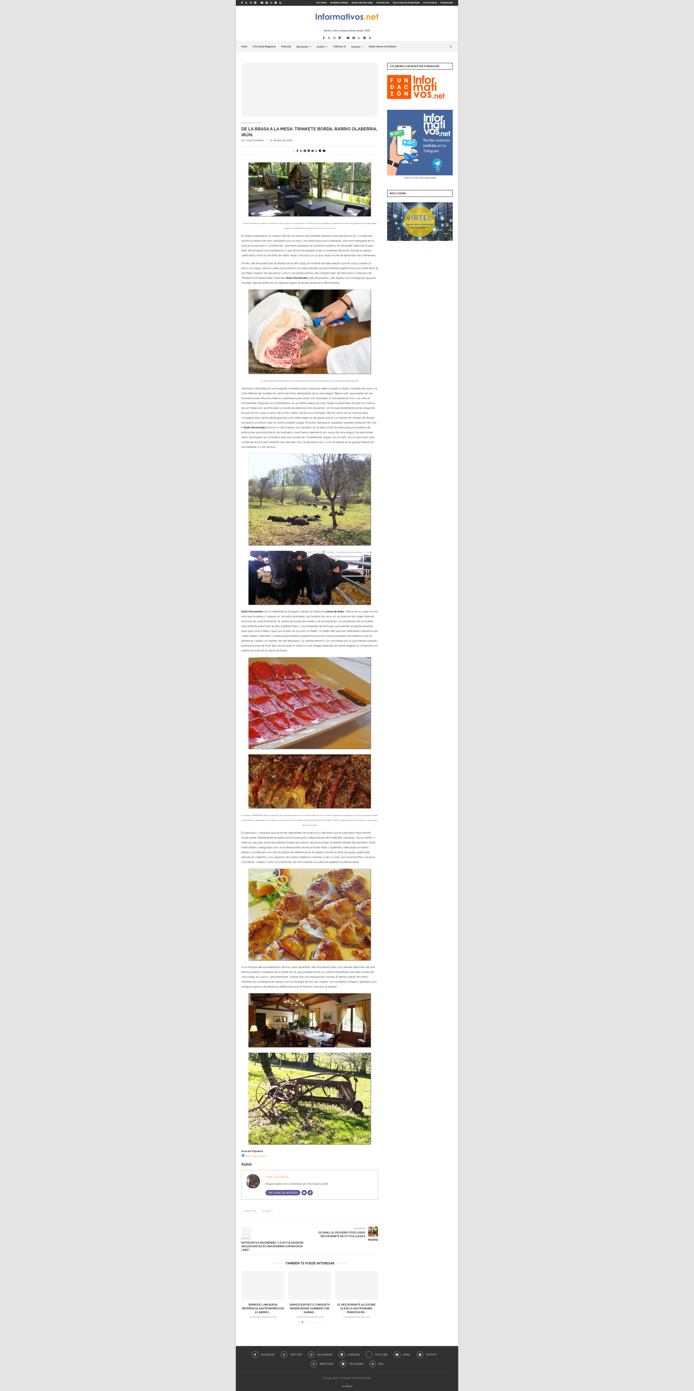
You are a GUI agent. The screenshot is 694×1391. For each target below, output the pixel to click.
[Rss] (280, 3)
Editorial (286, 46)
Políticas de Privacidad (406, 3)
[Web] (310, 1192)
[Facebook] (242, 3)
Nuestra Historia (362, 3)
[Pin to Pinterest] (305, 150)
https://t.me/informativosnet (420, 177)
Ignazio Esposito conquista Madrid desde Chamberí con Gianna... (263, 1308)
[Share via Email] (324, 150)
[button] (246, 1297)
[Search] (451, 46)
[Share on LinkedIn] (309, 150)
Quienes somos (339, 3)
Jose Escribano (255, 140)
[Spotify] (266, 3)
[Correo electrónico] (304, 1192)
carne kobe (250, 1211)
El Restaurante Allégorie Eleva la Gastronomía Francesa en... (310, 1308)
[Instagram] (251, 3)
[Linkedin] (255, 3)
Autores (321, 3)
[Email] (262, 3)
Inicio (244, 46)
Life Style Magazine (264, 46)
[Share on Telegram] (320, 150)
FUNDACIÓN (446, 3)
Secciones (302, 47)
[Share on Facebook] (297, 150)
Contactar (382, 3)
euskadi (266, 1211)
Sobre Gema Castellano (382, 46)
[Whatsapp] (271, 3)
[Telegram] (276, 3)
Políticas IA (430, 3)
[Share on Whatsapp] (316, 150)
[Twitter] (246, 3)
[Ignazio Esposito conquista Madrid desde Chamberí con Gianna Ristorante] (262, 1285)
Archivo (321, 47)
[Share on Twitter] (301, 150)
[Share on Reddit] (312, 150)
